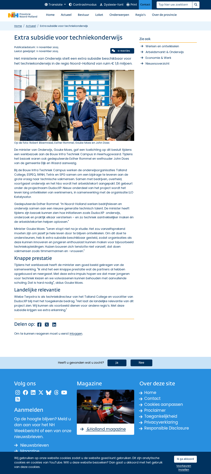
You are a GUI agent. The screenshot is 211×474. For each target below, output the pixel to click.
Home (50, 15)
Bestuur (83, 15)
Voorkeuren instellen (183, 468)
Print (134, 4)
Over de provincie (164, 15)
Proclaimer (155, 410)
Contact (145, 4)
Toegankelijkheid (160, 416)
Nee (141, 362)
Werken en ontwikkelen (162, 46)
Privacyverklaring (161, 422)
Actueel (66, 15)
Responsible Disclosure (166, 428)
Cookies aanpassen (163, 404)
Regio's (140, 15)
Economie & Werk (158, 58)
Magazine (29, 451)
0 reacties (124, 51)
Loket (99, 15)
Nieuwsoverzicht (157, 63)
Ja (117, 362)
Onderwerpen (119, 15)
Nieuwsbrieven (34, 445)
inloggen (76, 333)
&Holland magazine (106, 429)
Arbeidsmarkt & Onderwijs (165, 52)
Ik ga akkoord (185, 459)
